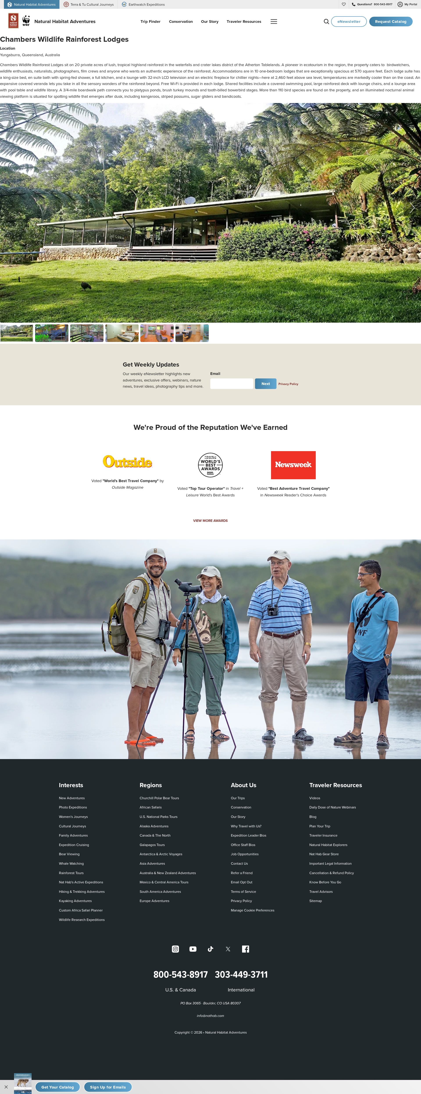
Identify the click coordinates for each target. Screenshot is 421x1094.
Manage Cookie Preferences (252, 910)
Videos (314, 798)
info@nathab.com (210, 1016)
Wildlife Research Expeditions (82, 919)
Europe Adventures (154, 900)
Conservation (241, 807)
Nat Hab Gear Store (324, 853)
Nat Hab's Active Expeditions (81, 882)
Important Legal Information (330, 863)
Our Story (238, 816)
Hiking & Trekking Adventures (82, 891)
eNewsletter (349, 21)
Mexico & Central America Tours (164, 882)
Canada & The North (155, 835)
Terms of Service (243, 891)
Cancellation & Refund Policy (331, 872)
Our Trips (238, 798)
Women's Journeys (73, 816)
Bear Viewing (69, 854)
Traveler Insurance (323, 835)
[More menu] (274, 21)
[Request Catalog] (57, 1087)
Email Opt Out (241, 881)
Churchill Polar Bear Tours (159, 798)
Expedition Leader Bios (248, 835)
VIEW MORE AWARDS (210, 520)
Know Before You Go (325, 882)
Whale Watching (71, 863)
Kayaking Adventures (75, 900)
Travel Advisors (321, 891)
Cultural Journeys (72, 826)
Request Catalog (391, 21)
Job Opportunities (245, 854)
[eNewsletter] (108, 1087)
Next (266, 384)
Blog (312, 816)
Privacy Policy (288, 384)
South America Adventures (160, 891)
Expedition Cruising (74, 844)
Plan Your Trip (319, 826)
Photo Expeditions (73, 807)
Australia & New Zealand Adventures (168, 872)
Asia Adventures (152, 863)
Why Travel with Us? (246, 826)
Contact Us (239, 863)
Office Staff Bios (243, 844)
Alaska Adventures (154, 826)
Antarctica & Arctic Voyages (161, 854)
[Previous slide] (9, 207)
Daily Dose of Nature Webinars (332, 807)
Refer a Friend (242, 872)
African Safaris (151, 807)
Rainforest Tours (71, 872)
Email (215, 373)
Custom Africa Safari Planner (81, 910)
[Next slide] (412, 207)
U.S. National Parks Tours (158, 816)
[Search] (326, 21)
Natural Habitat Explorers (328, 844)
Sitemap (315, 900)
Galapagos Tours (152, 844)
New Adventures (72, 798)
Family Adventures (73, 835)
